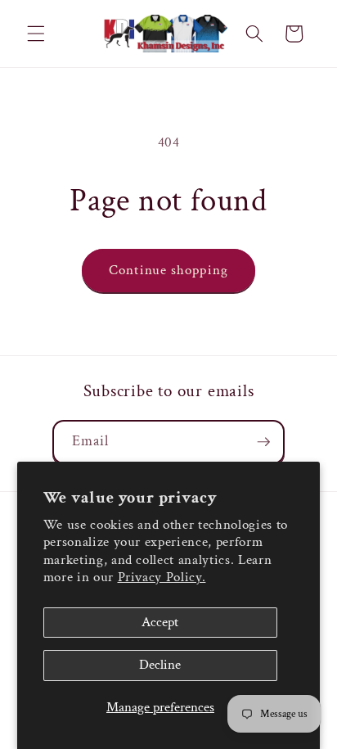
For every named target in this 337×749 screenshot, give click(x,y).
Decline (160, 665)
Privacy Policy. (162, 577)
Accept (160, 622)
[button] (36, 33)
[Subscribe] (263, 442)
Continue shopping (168, 270)
